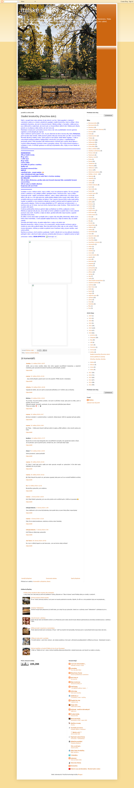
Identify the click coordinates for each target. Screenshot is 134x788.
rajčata (90, 274)
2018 (90, 333)
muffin (90, 248)
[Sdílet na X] (42, 350)
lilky (89, 221)
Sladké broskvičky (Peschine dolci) (100, 354)
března (92, 364)
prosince (92, 335)
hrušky (90, 195)
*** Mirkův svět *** (76, 732)
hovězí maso (92, 193)
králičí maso (91, 210)
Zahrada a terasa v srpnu (77, 665)
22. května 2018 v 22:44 (37, 376)
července (93, 347)
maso (90, 233)
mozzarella (91, 244)
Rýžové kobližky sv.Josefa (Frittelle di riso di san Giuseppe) (48, 648)
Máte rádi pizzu (75, 752)
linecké (90, 223)
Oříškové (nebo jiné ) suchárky (39, 638)
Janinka (28, 363)
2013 (90, 382)
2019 (90, 330)
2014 (90, 380)
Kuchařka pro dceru (77, 728)
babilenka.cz (74, 696)
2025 (90, 316)
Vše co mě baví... (76, 746)
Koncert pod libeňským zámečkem (79, 674)
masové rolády (92, 236)
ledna (92, 369)
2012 (90, 385)
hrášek (90, 197)
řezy (89, 308)
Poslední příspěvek (76, 743)
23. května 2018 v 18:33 (38, 387)
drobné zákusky (92, 185)
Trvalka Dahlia (75, 714)
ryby (89, 276)
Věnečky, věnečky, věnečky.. (98, 359)
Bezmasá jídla (92, 125)
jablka (90, 202)
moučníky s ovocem (94, 242)
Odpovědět (29, 370)
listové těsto (91, 225)
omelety (90, 250)
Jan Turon (29, 540)
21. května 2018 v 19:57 (38, 363)
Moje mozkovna (75, 682)
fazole (90, 187)
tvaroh (90, 291)
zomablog (74, 668)
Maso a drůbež (92, 148)
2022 (90, 323)
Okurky (73, 724)
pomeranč (91, 270)
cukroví (90, 180)
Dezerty (90, 131)
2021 (90, 325)
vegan (90, 293)
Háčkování (91, 142)
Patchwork (91, 155)
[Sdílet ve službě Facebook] (44, 350)
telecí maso (91, 287)
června (92, 349)
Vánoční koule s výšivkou (38, 618)
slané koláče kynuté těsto (95, 280)
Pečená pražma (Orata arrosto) (40, 597)
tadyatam (74, 758)
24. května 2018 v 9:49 (37, 425)
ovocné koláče (92, 255)
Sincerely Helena (76, 763)
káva (89, 216)
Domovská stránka (51, 578)
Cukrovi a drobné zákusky (32, 352)
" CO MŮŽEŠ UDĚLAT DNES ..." (79, 688)
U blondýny (74, 755)
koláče (90, 206)
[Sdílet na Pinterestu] (46, 350)
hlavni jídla (91, 189)
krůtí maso (91, 212)
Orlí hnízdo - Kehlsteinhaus (78, 738)
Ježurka (28, 387)
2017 (90, 372)
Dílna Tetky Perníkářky (77, 750)
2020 (90, 328)
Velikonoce (91, 168)
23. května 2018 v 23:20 (38, 398)
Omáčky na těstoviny (94, 151)
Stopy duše (74, 705)
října (91, 340)
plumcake (91, 261)
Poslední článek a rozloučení (78, 729)
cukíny (90, 182)
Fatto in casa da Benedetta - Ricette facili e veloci (85, 769)
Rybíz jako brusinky (76, 692)
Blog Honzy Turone (76, 673)
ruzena (28, 376)
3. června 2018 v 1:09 (42, 507)
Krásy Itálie (91, 146)
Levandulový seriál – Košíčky (78, 697)
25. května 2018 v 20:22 (37, 474)
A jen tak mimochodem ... (78, 664)
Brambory (91, 127)
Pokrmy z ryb (92, 157)
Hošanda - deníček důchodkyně (80, 709)
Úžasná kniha (74, 715)
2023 (90, 320)
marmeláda (91, 231)
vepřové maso (92, 295)
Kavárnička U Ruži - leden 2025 (79, 720)
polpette (90, 263)
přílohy (90, 272)
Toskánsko (91, 163)
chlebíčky (91, 178)
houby (90, 191)
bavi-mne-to (74, 677)
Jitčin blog (74, 691)
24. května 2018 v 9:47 (37, 414)
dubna (92, 362)
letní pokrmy (91, 219)
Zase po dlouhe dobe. (76, 759)
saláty (90, 278)
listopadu (93, 337)
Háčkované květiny (76, 706)
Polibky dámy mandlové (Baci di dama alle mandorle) (39, 592)
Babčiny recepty (76, 723)
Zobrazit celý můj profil (93, 402)
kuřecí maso (91, 214)
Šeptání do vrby (75, 700)
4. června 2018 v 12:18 (37, 518)
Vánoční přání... (75, 747)
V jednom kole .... (75, 702)
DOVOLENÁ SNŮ (75, 734)
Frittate (90, 138)
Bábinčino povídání (76, 741)
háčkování (91, 199)
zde (43, 172)
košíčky (90, 208)
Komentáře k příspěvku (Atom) (41, 581)
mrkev (90, 246)
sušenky (90, 285)
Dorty (89, 133)
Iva (27, 485)
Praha (90, 159)
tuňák (90, 289)
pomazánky (91, 268)
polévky (90, 265)
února (92, 367)
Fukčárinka (74, 686)
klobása (90, 204)
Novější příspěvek (26, 578)
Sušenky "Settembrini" (37, 608)
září (91, 342)
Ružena (91, 400)
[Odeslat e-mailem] (38, 350)
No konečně (74, 679)
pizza (89, 259)
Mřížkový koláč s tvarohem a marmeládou (43, 628)
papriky (90, 257)
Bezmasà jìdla (92, 123)
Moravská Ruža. (76, 718)
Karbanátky (91, 144)
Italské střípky (40, 10)
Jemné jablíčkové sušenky (97, 356)
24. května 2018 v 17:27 (38, 438)
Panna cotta (91, 153)
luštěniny (91, 227)
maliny (90, 229)
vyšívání (90, 297)
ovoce (90, 253)
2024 (90, 318)
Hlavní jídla (91, 140)
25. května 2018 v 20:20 (37, 462)
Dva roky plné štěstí (76, 670)
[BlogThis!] (40, 350)
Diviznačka (74, 766)
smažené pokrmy (93, 282)
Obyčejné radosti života (78, 737)
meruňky (90, 238)
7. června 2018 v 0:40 (42, 529)
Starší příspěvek (75, 578)
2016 (90, 375)
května (92, 352)
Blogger (80, 774)
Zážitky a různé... (93, 174)
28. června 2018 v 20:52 (39, 540)
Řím (89, 306)
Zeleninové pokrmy (93, 172)
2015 (90, 377)
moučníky (91, 240)
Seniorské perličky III (76, 683)
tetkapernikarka (30, 529)
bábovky (90, 176)
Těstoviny (91, 165)
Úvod (89, 302)
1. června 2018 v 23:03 (37, 497)
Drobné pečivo (92, 136)
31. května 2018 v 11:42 (35, 485)
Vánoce (90, 170)
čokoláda (91, 304)
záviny (90, 299)
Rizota (90, 161)
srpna (92, 345)
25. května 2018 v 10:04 (38, 451)
